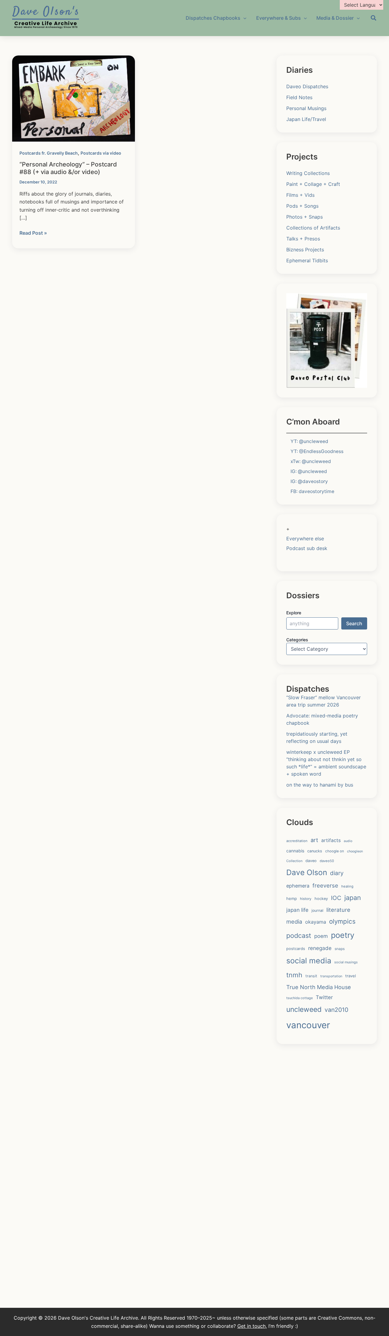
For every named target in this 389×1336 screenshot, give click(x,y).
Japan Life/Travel (306, 119)
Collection (294, 861)
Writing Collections (308, 173)
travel (350, 975)
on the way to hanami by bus (319, 785)
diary (336, 873)
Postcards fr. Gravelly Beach (48, 153)
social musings (346, 962)
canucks (314, 851)
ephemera (297, 886)
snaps (340, 948)
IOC (336, 897)
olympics (342, 921)
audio (348, 841)
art (314, 840)
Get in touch (251, 1326)
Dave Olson (306, 872)
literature (338, 909)
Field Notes (299, 97)
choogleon (355, 851)
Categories (297, 639)
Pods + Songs (302, 206)
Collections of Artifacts (313, 228)
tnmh (294, 975)
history (306, 899)
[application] (243, 17)
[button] (374, 18)
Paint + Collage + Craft (313, 184)
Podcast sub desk (306, 548)
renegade (320, 948)
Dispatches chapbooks (213, 17)
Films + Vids (300, 195)
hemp (291, 898)
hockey (321, 898)
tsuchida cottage (299, 998)
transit (311, 976)
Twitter (324, 997)
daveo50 (327, 861)
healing (347, 886)
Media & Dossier (335, 17)
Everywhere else (305, 538)
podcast (298, 935)
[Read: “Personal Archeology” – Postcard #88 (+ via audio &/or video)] (73, 98)
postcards (295, 948)
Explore (293, 612)
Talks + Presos (303, 239)
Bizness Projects (305, 250)
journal (317, 910)
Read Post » (33, 233)
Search (354, 623)
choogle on (334, 851)
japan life (297, 910)
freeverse (325, 885)
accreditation (297, 841)
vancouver (308, 1025)
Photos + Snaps (304, 217)
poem (321, 936)
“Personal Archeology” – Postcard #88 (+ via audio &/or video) (68, 168)
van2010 (336, 1009)
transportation (331, 976)
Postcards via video (101, 153)
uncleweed (304, 1009)
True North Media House (318, 987)
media (294, 921)
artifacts (331, 840)
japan (352, 897)
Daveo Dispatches (307, 86)
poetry (342, 935)
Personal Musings (306, 108)
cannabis (295, 850)
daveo (311, 860)
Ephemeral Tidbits (307, 260)
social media (308, 960)
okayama (315, 922)
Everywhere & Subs (278, 17)
